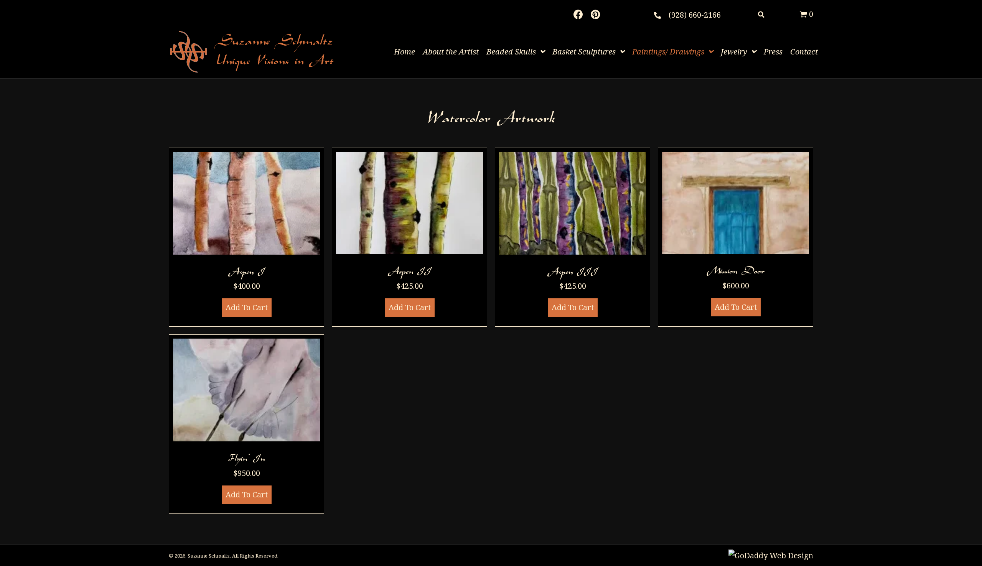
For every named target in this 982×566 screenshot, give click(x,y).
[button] (578, 14)
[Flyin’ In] (246, 424)
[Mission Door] (735, 237)
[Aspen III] (572, 237)
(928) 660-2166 (695, 15)
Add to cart (247, 307)
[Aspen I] (246, 237)
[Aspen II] (409, 237)
